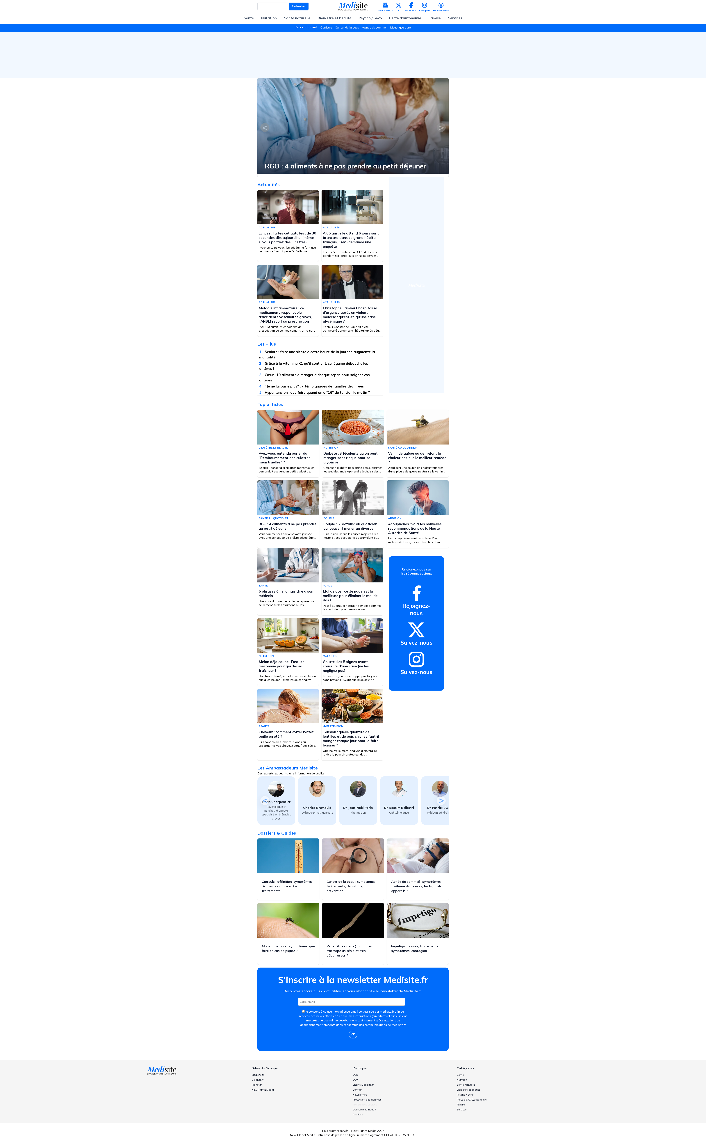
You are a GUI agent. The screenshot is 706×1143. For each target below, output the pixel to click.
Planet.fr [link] (257, 1084)
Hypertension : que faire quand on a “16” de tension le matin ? (317, 392)
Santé (249, 18)
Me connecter (441, 10)
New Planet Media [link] (263, 1089)
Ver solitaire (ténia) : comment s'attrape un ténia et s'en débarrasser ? (350, 950)
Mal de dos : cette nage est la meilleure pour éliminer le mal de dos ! (350, 595)
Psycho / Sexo (370, 18)
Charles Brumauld (276, 808)
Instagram (424, 10)
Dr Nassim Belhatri (358, 808)
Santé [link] (460, 1074)
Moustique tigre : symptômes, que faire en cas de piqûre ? (288, 948)
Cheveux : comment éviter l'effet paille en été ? (286, 734)
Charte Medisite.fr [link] (363, 1084)
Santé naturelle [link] (466, 1084)
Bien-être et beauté (334, 18)
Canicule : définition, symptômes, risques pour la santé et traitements (287, 886)
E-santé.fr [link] (257, 1079)
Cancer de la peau (347, 27)
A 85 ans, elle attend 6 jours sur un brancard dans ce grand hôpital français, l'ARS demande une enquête (352, 240)
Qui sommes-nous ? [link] (364, 1109)
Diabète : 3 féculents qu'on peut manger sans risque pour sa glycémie (350, 457)
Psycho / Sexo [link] (465, 1094)
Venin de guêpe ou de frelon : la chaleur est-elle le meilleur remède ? (417, 457)
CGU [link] (355, 1074)
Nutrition (269, 18)
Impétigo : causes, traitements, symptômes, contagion (415, 948)
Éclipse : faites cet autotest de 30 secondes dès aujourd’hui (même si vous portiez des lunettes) (287, 237)
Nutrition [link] (462, 1079)
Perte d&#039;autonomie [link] (472, 1099)
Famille (435, 18)
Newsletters (385, 10)
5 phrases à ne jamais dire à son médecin (286, 593)
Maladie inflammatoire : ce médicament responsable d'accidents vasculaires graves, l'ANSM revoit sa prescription (285, 314)
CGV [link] (355, 1079)
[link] (416, 593)
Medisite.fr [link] (258, 1074)
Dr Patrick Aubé (399, 808)
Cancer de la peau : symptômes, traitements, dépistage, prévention (351, 886)
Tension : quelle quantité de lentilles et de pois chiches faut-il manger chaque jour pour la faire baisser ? (351, 738)
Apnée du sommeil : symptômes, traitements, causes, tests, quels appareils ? (416, 886)
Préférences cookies (365, 1104)
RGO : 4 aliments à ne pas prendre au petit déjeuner (287, 526)
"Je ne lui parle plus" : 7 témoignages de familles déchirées (314, 386)
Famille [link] (461, 1104)
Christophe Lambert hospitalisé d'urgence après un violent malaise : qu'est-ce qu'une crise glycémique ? (350, 314)
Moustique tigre (400, 27)
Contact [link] (357, 1089)
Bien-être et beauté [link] (468, 1089)
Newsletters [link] (360, 1094)
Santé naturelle (297, 18)
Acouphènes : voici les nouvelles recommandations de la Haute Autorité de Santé (415, 528)
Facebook (410, 10)
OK (353, 1034)
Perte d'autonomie (405, 18)
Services (455, 18)
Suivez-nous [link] (416, 642)
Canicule (326, 27)
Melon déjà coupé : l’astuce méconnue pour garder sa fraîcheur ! (281, 666)
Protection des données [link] (367, 1099)
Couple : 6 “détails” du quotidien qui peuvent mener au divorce (314, 162)
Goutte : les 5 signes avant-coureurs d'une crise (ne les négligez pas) (346, 666)
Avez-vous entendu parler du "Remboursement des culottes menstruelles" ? (284, 457)
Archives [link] (358, 1114)
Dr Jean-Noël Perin (317, 808)
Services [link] (462, 1109)
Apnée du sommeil (374, 27)
